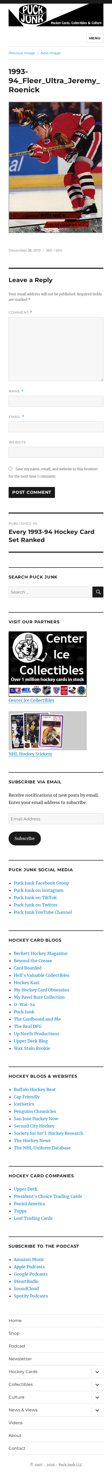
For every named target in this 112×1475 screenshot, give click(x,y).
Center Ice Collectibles (31, 700)
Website (17, 442)
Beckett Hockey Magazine (40, 953)
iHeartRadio (26, 1281)
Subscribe (25, 838)
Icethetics (24, 1104)
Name (16, 391)
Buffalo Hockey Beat (35, 1089)
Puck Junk (24, 1011)
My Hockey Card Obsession (41, 989)
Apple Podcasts (29, 1266)
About (15, 1435)
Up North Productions (36, 1033)
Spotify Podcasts (31, 1296)
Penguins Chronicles (35, 1111)
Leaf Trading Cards (33, 1218)
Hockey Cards (23, 1371)
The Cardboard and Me (37, 1019)
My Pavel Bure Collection (39, 997)
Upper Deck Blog (31, 1041)
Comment (20, 312)
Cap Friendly (27, 1096)
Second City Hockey (34, 1126)
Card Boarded (27, 968)
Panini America (29, 1203)
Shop (14, 1333)
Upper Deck (26, 1189)
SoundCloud (26, 1288)
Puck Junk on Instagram (39, 890)
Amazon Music (29, 1259)
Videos (16, 1422)
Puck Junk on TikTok (35, 897)
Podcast (17, 1346)
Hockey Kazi (26, 982)
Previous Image (22, 53)
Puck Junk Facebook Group (41, 883)
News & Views (23, 1409)
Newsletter (20, 1358)
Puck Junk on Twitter (35, 904)
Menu (95, 38)
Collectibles (21, 1384)
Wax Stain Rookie (32, 1048)
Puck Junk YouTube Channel (43, 912)
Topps (20, 1211)
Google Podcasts (31, 1274)
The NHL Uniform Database (42, 1147)
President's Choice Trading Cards (48, 1196)
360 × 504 (54, 250)
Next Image (51, 53)
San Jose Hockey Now (36, 1118)
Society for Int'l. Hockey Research (48, 1133)
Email (16, 417)
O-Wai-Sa (24, 1004)
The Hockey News (32, 1140)
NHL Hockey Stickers (30, 754)
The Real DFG (28, 1026)
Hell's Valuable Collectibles (41, 975)
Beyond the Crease (33, 960)
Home (15, 1320)
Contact (17, 1448)
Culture (16, 1397)
